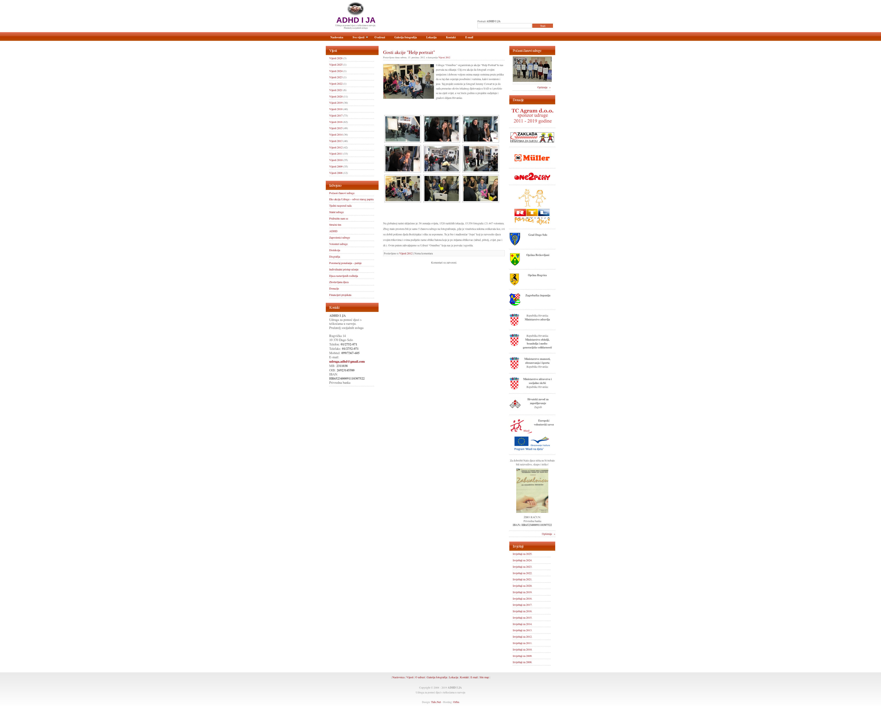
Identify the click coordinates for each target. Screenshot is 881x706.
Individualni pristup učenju (343, 269)
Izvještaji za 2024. (522, 560)
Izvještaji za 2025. (522, 554)
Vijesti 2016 (336, 122)
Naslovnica (336, 37)
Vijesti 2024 (336, 71)
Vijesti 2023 (336, 77)
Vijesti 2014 (336, 134)
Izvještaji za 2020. (522, 585)
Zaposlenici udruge (339, 237)
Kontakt (451, 37)
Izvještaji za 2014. (522, 624)
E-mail (469, 37)
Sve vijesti (358, 37)
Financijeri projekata (340, 295)
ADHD (333, 231)
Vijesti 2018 (336, 109)
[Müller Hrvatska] (532, 163)
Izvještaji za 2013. (522, 630)
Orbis (456, 702)
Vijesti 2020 (336, 96)
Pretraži (489, 21)
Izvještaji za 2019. (522, 592)
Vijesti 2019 (336, 102)
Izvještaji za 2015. (522, 617)
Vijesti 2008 (336, 173)
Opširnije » (544, 87)
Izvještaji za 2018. (522, 598)
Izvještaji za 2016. (522, 611)
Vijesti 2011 (336, 153)
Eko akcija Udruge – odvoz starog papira (351, 199)
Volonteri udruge (338, 244)
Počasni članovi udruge (341, 193)
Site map (484, 677)
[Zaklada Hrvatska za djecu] (532, 142)
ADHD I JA (356, 20)
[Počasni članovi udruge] (532, 81)
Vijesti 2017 (336, 115)
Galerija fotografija (405, 37)
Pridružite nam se (338, 218)
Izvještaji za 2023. (522, 566)
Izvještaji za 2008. (522, 662)
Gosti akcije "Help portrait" (409, 52)
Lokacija (431, 37)
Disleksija (334, 250)
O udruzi (379, 37)
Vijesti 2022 (336, 83)
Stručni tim (335, 224)
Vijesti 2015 (336, 128)
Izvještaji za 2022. (522, 573)
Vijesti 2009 (336, 166)
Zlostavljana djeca (338, 282)
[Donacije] (532, 512)
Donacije (334, 288)
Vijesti (409, 677)
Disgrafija (334, 256)
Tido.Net (436, 702)
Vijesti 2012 (444, 57)
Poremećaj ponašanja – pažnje (345, 263)
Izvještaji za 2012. (522, 636)
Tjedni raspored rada (340, 205)
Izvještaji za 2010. (522, 649)
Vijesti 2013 (336, 141)
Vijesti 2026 (336, 58)
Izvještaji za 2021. (522, 579)
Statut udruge (336, 212)
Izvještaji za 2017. (522, 604)
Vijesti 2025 (336, 64)
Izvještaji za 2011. (522, 643)
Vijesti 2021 (336, 90)
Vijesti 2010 (336, 160)
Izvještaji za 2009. (522, 656)
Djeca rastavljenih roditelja (343, 276)
